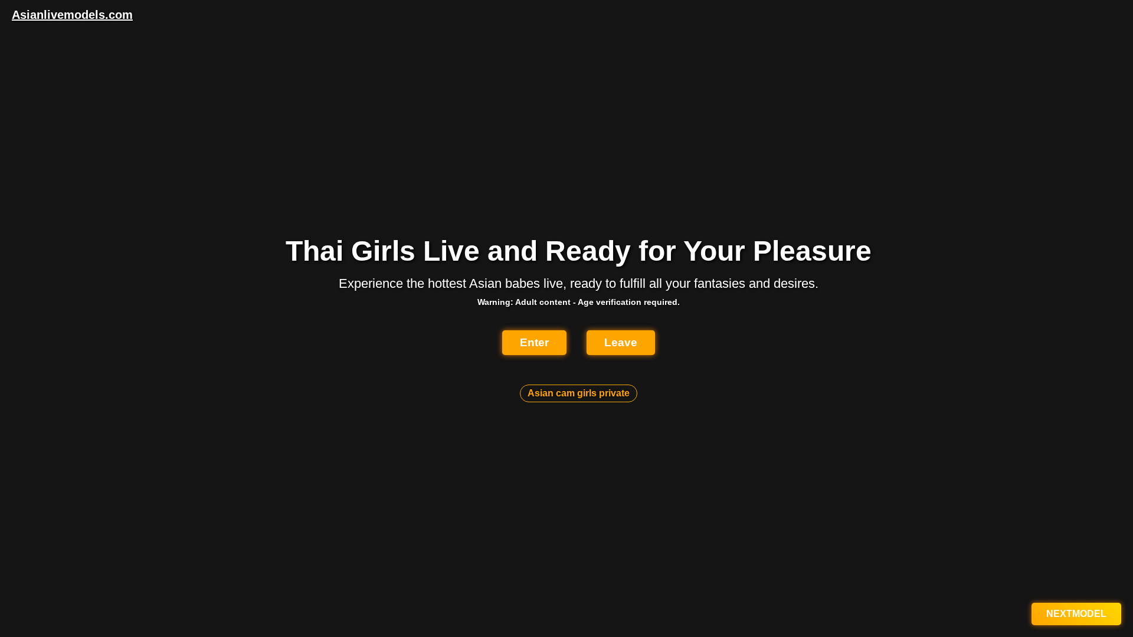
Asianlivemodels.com (72, 14)
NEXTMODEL (1076, 614)
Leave (620, 342)
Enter (534, 342)
